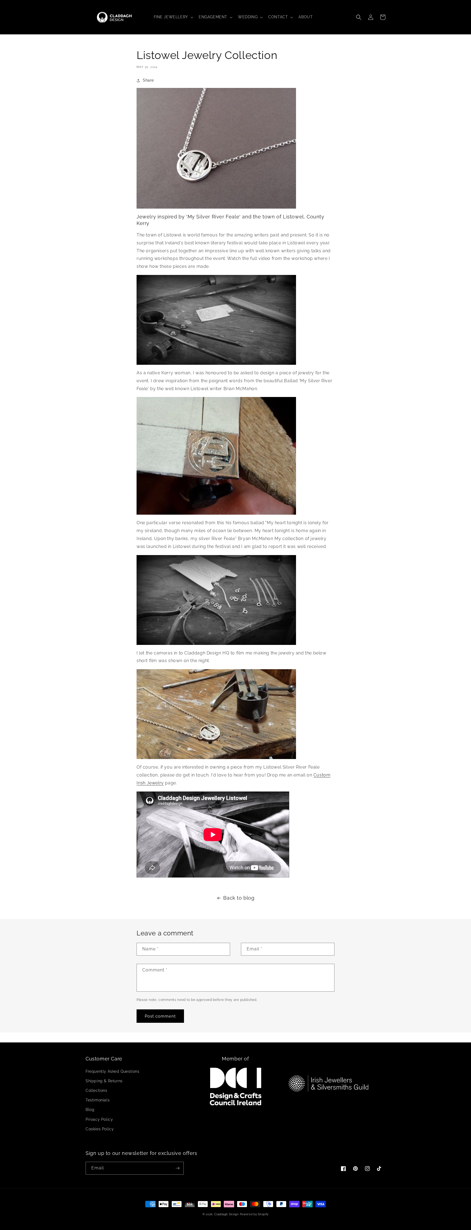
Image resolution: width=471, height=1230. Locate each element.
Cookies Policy (100, 1129)
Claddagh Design (226, 1214)
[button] (172, 17)
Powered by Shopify (254, 1214)
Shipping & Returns (104, 1081)
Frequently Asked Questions (113, 1071)
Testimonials (98, 1100)
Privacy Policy (99, 1119)
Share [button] (148, 80)
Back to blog (238, 898)
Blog (90, 1109)
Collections (96, 1090)
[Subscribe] (177, 1168)
